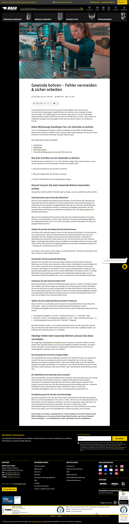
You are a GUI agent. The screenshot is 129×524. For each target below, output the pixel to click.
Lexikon (37, 483)
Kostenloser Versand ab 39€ (19, 2)
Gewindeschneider (40, 150)
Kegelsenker (37, 147)
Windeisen (69, 209)
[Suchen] (81, 8)
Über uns (37, 472)
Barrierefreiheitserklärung (75, 477)
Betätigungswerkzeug (49, 152)
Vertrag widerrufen (9, 489)
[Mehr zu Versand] (112, 484)
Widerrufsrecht (71, 474)
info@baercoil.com (13, 477)
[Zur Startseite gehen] (9, 7)
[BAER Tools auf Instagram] (114, 502)
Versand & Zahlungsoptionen (44, 477)
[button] (124, 266)
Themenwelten (39, 466)
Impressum (70, 466)
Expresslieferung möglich (64, 2)
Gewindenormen (37, 239)
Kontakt (37, 474)
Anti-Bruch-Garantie (41, 486)
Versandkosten (36, 521)
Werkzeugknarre (86, 209)
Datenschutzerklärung (74, 469)
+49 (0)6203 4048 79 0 (12, 472)
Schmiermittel (59, 288)
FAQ (35, 480)
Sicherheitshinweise (73, 480)
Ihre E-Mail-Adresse (84, 434)
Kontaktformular (20, 484)
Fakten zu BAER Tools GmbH (44, 489)
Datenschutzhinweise (115, 447)
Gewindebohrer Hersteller (51, 342)
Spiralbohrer (37, 145)
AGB (67, 472)
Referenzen (38, 469)
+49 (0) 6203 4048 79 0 (102, 2)
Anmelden (120, 438)
